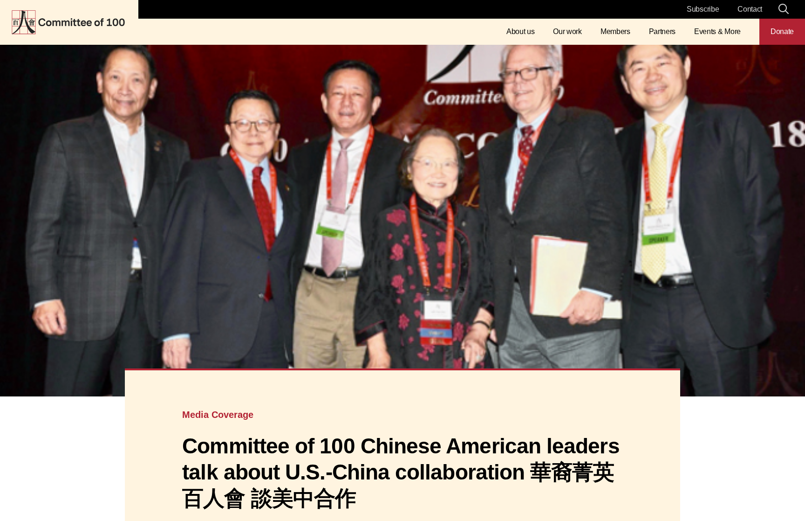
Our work (567, 31)
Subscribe (703, 9)
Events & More (717, 31)
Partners (662, 31)
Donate (782, 31)
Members (615, 31)
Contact (749, 9)
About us (520, 31)
